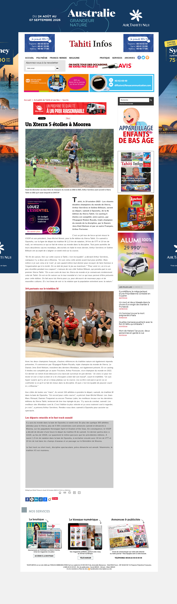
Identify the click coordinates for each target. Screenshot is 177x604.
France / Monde (58, 58)
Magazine (74, 58)
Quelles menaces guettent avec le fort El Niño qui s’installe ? (135, 323)
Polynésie (41, 58)
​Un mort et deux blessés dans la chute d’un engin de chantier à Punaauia (134, 304)
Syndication (94, 569)
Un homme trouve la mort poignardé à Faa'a (131, 314)
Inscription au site (106, 569)
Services (117, 58)
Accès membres (72, 569)
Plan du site (83, 569)
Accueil (29, 58)
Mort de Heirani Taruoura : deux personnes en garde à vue (134, 332)
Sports (65, 100)
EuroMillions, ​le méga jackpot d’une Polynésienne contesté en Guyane (134, 293)
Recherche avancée (126, 104)
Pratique (105, 58)
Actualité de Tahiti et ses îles (46, 100)
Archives (130, 58)
